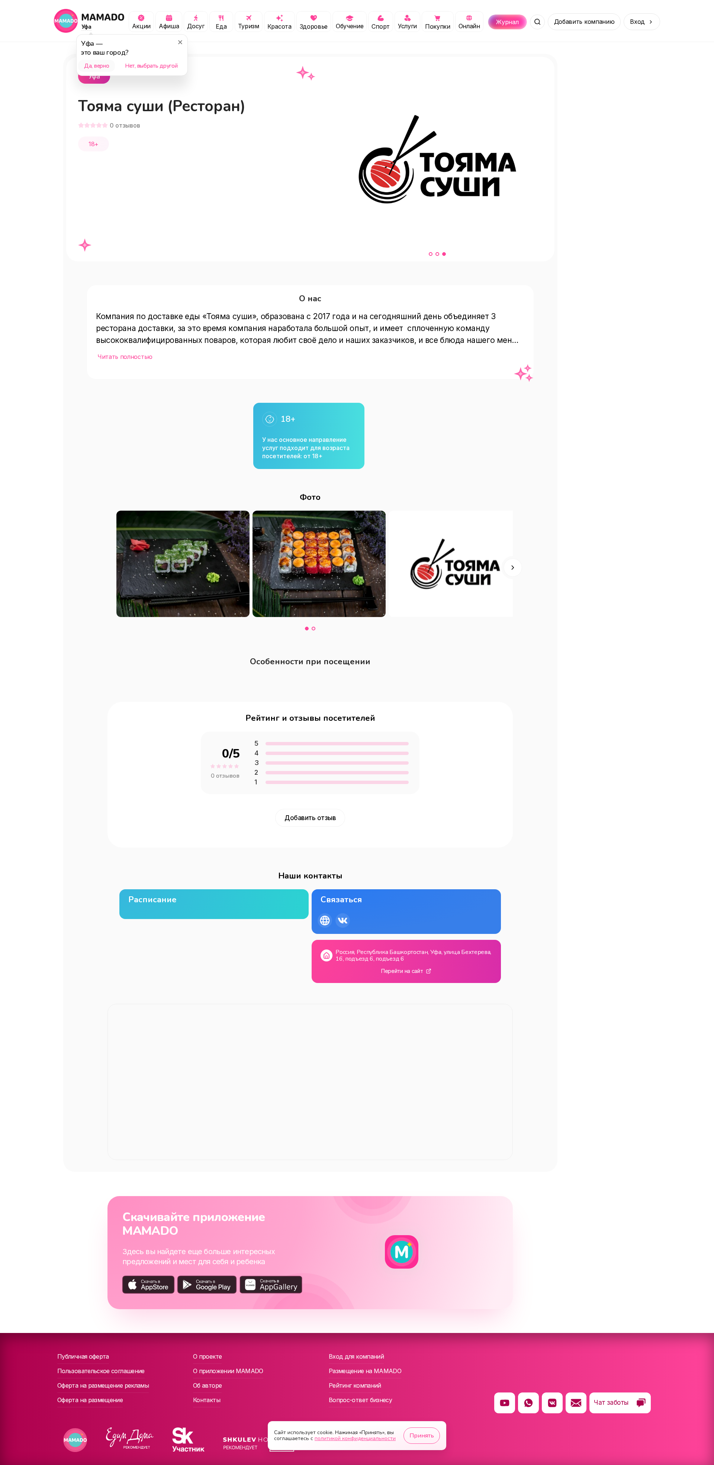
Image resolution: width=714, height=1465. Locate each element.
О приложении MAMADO (228, 1371)
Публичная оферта (83, 1356)
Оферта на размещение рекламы (103, 1385)
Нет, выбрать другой (151, 66)
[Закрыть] (180, 42)
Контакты (206, 1400)
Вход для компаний (356, 1356)
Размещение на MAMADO (365, 1371)
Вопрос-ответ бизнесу (360, 1400)
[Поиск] (537, 22)
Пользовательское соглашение (101, 1371)
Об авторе (207, 1385)
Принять (421, 1436)
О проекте (207, 1356)
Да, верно (96, 66)
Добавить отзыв (310, 818)
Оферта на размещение (90, 1400)
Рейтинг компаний (355, 1385)
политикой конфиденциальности (355, 1438)
